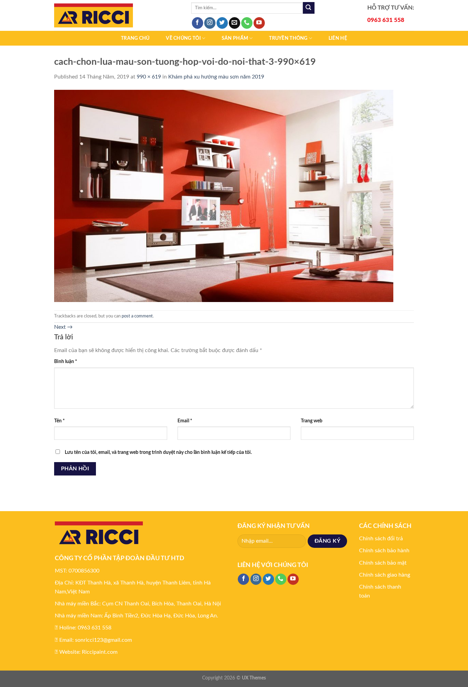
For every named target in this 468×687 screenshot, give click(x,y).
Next (63, 327)
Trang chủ (135, 38)
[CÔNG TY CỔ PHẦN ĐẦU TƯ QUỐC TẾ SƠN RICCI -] (117, 15)
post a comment (137, 316)
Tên (59, 420)
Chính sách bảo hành (384, 550)
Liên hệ (338, 38)
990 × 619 (149, 77)
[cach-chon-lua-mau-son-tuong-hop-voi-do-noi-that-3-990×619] (223, 195)
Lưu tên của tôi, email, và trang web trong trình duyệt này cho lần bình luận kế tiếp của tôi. (158, 452)
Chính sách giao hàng (384, 575)
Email (184, 420)
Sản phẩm (235, 38)
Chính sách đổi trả (381, 538)
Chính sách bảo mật (383, 563)
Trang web (311, 420)
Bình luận (65, 361)
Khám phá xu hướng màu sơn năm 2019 (216, 77)
